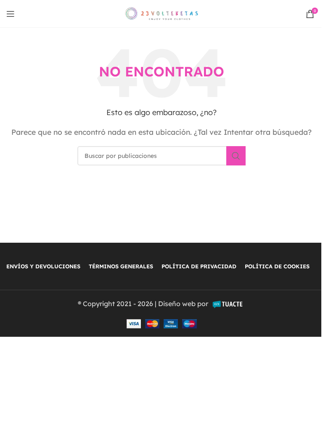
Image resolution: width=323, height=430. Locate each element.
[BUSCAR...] (236, 155)
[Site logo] (161, 13)
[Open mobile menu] (10, 13)
